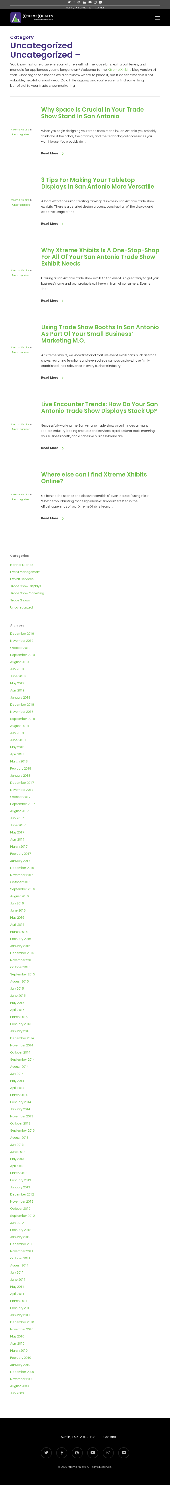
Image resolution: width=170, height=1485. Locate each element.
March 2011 (18, 1301)
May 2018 (17, 747)
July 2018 (17, 733)
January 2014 (20, 1109)
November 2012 (21, 1201)
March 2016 (18, 932)
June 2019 (17, 676)
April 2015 (17, 1010)
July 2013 (17, 1144)
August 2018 (19, 726)
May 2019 (17, 683)
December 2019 (22, 633)
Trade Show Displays (25, 586)
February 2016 (20, 939)
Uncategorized (21, 134)
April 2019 (17, 690)
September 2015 (22, 974)
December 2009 (22, 1372)
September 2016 (22, 889)
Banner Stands (21, 565)
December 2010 (22, 1322)
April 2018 (17, 754)
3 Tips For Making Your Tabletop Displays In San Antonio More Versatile (97, 183)
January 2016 (20, 946)
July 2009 (17, 1393)
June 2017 (17, 825)
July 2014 (17, 1073)
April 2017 (17, 839)
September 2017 (22, 804)
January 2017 (20, 861)
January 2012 (20, 1237)
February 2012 (20, 1230)
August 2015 (19, 981)
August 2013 (19, 1137)
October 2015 (20, 967)
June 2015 (17, 995)
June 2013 (17, 1152)
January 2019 (20, 697)
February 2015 (20, 1024)
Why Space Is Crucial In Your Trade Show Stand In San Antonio (92, 113)
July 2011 (17, 1272)
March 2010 (18, 1350)
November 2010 (21, 1329)
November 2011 (21, 1251)
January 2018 (20, 775)
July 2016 (17, 903)
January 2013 (20, 1187)
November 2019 (21, 640)
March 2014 (18, 1095)
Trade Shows (20, 600)
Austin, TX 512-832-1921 (79, 1437)
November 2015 (21, 960)
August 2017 (19, 811)
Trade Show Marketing (27, 593)
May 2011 (17, 1286)
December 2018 (22, 704)
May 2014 (17, 1081)
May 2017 (17, 832)
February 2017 (20, 853)
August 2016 (19, 896)
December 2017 (22, 782)
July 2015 (17, 988)
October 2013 (20, 1123)
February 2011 (20, 1308)
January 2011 (20, 1315)
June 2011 (17, 1279)
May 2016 (17, 917)
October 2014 (20, 1052)
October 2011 (20, 1258)
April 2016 (17, 924)
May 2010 (17, 1336)
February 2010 (20, 1357)
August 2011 (19, 1265)
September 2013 (22, 1130)
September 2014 (22, 1059)
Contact (109, 1437)
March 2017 (18, 846)
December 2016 (22, 868)
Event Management (25, 572)
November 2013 (21, 1116)
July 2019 (17, 669)
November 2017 (21, 790)
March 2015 (18, 1017)
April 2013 (17, 1166)
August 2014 (19, 1066)
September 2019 (22, 655)
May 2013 (17, 1159)
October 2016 (20, 882)
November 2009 (21, 1379)
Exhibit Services (21, 579)
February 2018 (20, 768)
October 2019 (20, 648)
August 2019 (19, 662)
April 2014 (17, 1088)
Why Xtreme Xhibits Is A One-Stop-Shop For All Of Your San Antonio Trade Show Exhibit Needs (100, 257)
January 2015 (20, 1031)
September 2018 (22, 719)
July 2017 (17, 818)
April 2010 (17, 1343)
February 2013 (20, 1180)
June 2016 (17, 910)
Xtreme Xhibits (119, 69)
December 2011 (22, 1244)
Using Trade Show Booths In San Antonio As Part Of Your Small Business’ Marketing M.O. (100, 334)
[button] (157, 18)
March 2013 (18, 1173)
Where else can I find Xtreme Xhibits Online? (94, 478)
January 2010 (20, 1365)
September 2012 (22, 1215)
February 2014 (20, 1102)
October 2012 (20, 1208)
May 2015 (17, 1002)
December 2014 (22, 1038)
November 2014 (21, 1045)
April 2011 (17, 1294)
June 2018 (17, 740)
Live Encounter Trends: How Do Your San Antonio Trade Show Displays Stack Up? (99, 407)
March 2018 (18, 761)
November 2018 (21, 711)
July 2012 (17, 1223)
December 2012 (22, 1194)
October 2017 (20, 797)
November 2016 (21, 875)
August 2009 (19, 1386)
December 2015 (22, 953)
